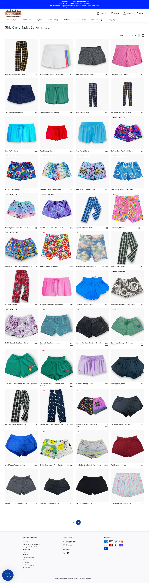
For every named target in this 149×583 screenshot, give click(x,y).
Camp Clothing (53, 20)
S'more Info (26, 562)
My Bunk (40, 20)
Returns (24, 552)
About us (25, 542)
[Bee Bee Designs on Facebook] (68, 553)
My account (26, 567)
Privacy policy (27, 549)
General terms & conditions (31, 544)
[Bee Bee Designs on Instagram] (64, 553)
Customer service (28, 557)
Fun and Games (80, 20)
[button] (8, 575)
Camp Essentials (26, 20)
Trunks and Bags (10, 20)
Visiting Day (111, 20)
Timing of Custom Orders (30, 547)
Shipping (25, 554)
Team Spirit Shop (96, 20)
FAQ (23, 560)
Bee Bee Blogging (28, 565)
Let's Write (66, 20)
